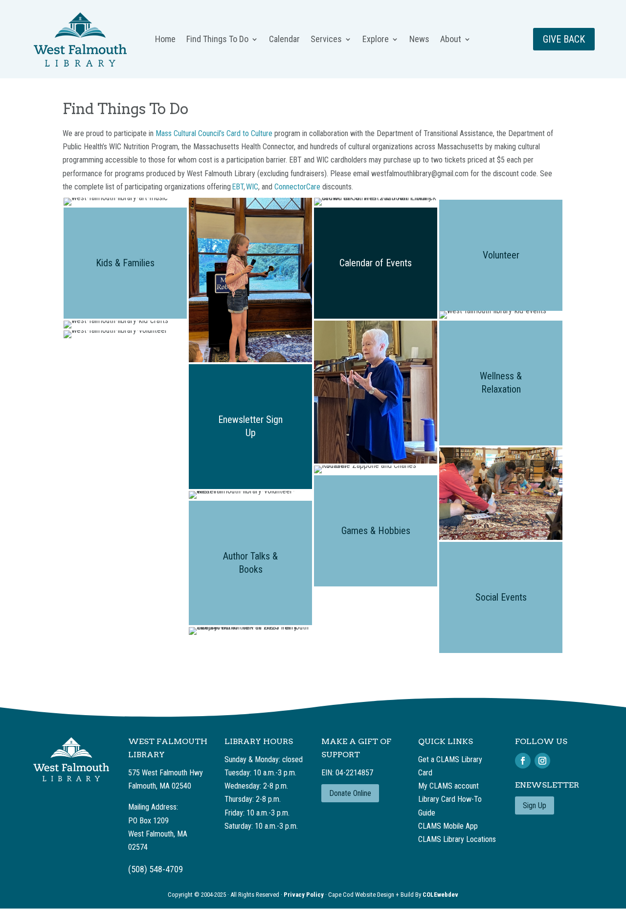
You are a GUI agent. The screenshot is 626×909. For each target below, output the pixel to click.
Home (165, 40)
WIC (252, 186)
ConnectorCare (297, 186)
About (450, 40)
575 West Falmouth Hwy (165, 772)
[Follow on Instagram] (542, 761)
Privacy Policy (304, 894)
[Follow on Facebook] (523, 761)
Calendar (284, 40)
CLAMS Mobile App (448, 826)
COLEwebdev (440, 894)
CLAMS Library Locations (457, 839)
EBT (238, 186)
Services (326, 40)
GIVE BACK (564, 39)
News (419, 40)
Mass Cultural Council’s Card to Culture (214, 133)
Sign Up (534, 805)
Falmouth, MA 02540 (159, 786)
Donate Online (350, 793)
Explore (375, 40)
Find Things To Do (217, 40)
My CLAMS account (448, 786)
